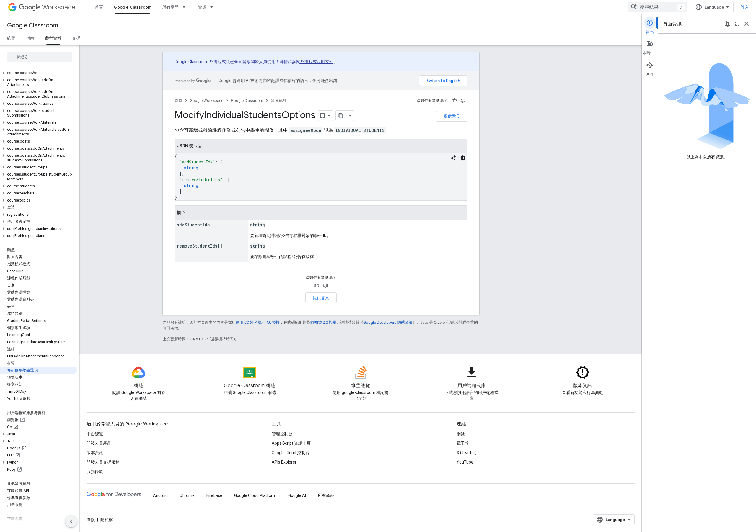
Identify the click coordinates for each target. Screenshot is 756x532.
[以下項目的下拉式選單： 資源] (213, 7)
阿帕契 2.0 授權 (323, 322)
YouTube (465, 462)
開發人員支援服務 (103, 462)
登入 (745, 7)
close (746, 23)
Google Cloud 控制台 (290, 452)
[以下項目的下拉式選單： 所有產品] (186, 7)
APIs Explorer (284, 462)
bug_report (727, 23)
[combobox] (657, 7)
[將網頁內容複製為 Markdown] (341, 116)
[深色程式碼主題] (462, 158)
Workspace (58, 7)
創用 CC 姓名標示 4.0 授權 (258, 322)
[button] (38, 72)
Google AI (297, 495)
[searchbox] (39, 57)
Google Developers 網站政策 (388, 322)
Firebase (214, 495)
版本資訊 (95, 452)
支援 (76, 38)
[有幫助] (454, 100)
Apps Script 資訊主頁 (291, 443)
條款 (91, 519)
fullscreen (737, 23)
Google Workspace (206, 100)
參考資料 (53, 38)
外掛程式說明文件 (316, 61)
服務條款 (95, 471)
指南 (30, 38)
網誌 (461, 433)
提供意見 (452, 116)
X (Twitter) (467, 452)
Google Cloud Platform (255, 495)
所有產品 (170, 7)
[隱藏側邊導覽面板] (71, 521)
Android (160, 495)
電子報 (463, 443)
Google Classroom (132, 7)
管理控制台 (282, 433)
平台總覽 (95, 433)
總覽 (11, 38)
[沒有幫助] (463, 100)
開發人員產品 (99, 443)
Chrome (187, 495)
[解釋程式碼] (453, 158)
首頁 (99, 7)
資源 (202, 7)
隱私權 (106, 519)
